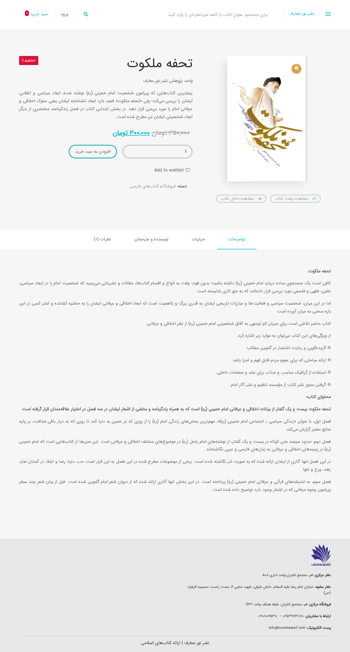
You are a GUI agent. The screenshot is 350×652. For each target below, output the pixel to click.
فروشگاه (168, 186)
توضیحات (237, 239)
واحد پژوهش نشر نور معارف (167, 80)
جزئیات (198, 239)
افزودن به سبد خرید (93, 151)
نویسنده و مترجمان (151, 239)
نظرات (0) (102, 239)
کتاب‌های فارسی (144, 186)
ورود (64, 14)
